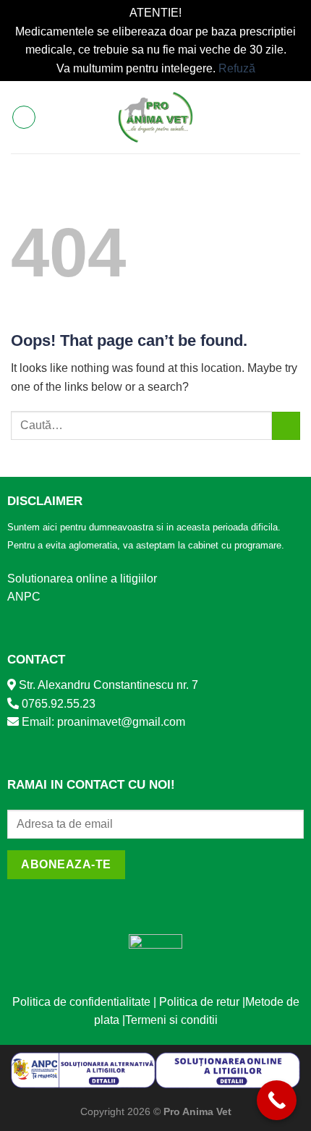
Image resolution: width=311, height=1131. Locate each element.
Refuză (236, 68)
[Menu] (23, 117)
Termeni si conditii (171, 1020)
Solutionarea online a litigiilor (82, 578)
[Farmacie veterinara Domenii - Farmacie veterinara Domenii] (156, 117)
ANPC (24, 596)
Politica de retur (199, 1002)
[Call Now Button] (277, 1100)
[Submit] (286, 426)
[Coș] (293, 117)
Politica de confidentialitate (81, 1002)
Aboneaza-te (66, 864)
